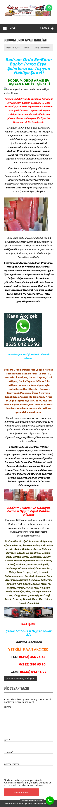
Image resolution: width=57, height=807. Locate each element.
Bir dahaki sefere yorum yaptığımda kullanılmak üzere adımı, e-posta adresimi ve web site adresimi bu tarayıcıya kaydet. (28, 782)
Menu (12, 28)
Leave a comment (41, 47)
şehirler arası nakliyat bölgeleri (20, 678)
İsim (7, 740)
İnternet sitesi (11, 763)
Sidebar (44, 28)
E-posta (9, 752)
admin (26, 47)
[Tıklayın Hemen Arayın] (50, 800)
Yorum (8, 706)
